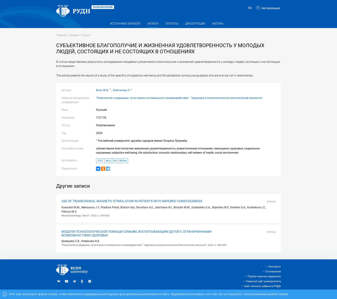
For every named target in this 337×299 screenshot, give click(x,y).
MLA (108, 160)
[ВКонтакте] (98, 169)
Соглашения (273, 271)
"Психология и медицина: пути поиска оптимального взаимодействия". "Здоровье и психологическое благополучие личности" (179, 98)
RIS (115, 160)
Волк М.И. (102, 90)
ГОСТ (100, 160)
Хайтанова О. (121, 90)
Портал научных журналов (264, 276)
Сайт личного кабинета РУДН (262, 286)
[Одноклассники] (103, 169)
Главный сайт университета (263, 281)
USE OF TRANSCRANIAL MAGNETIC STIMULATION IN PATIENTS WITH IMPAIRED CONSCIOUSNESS (131, 201)
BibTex (123, 160)
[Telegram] (108, 169)
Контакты (275, 266)
